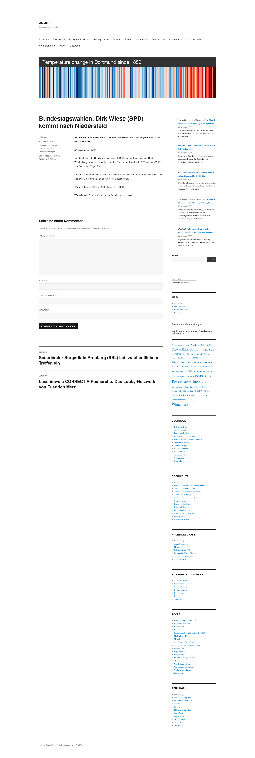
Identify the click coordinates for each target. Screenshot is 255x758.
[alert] (194, 332)
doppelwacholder (181, 543)
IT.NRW (208, 362)
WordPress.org (179, 312)
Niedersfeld (44, 158)
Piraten (210, 376)
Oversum (191, 376)
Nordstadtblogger (181, 586)
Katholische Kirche (195, 367)
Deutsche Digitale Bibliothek (186, 620)
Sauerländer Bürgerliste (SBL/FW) (187, 390)
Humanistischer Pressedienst (185, 436)
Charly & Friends (181, 580)
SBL (206, 390)
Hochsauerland (193, 357)
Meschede (195, 371)
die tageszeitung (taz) (182, 697)
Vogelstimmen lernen (182, 663)
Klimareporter (179, 629)
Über (62, 45)
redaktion (43, 137)
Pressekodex (179, 648)
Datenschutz (158, 39)
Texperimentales (180, 454)
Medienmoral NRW (182, 442)
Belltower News (180, 427)
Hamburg (181, 357)
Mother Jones (179, 719)
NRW (212, 371)
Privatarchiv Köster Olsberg (185, 553)
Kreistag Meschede (180, 371)
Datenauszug (176, 39)
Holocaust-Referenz (182, 510)
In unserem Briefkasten (49, 145)
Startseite (44, 39)
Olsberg (175, 375)
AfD (174, 345)
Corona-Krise (180, 349)
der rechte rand (180, 430)
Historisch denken (181, 507)
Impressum (142, 39)
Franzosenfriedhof (78, 39)
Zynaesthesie (179, 461)
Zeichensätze (179, 673)
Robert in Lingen (181, 448)
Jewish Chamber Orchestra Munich (188, 439)
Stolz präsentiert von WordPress (71, 745)
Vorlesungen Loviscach (183, 667)
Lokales (42, 148)
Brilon (203, 345)
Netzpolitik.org (180, 445)
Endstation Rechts (181, 433)
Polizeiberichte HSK (182, 550)
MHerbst (177, 547)
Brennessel (59, 39)
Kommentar (46, 235)
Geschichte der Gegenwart (184, 488)
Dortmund (176, 353)
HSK (202, 362)
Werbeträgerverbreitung (183, 670)
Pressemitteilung (186, 381)
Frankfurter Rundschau (183, 700)
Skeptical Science (181, 654)
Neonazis (206, 371)
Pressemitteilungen (47, 151)
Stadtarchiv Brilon (181, 519)
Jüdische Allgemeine (182, 710)
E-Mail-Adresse (49, 295)
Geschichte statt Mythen (184, 494)
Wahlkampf (54, 158)
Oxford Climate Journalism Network (188, 645)
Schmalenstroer (180, 559)
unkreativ (178, 599)
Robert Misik (179, 451)
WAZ (205, 395)
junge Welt (178, 713)
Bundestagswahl (46, 155)
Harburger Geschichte (182, 504)
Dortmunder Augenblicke (184, 583)
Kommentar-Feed (181, 309)
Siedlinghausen (100, 39)
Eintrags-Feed (179, 306)
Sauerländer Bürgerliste (195, 386)
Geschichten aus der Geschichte (186, 497)
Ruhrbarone (179, 593)
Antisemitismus (183, 345)
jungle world (179, 716)
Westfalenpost (178, 399)
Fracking (207, 354)
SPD (199, 395)
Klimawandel (207, 366)
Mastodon (75, 45)
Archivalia (178, 482)
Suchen (175, 255)
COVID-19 (195, 349)
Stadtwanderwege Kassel (184, 657)
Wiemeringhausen (192, 400)
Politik (49, 148)
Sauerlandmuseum (177, 387)
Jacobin (177, 706)
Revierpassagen (180, 590)
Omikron (183, 376)
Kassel (185, 366)
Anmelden (178, 303)
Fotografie (199, 354)
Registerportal (179, 651)
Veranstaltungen (47, 45)
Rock (204, 382)
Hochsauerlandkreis (185, 362)
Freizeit (116, 39)
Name (43, 280)
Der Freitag (178, 694)
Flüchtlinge (190, 354)
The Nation (178, 725)
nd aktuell (178, 722)
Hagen (174, 358)
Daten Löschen (195, 39)
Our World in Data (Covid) (184, 642)
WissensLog (179, 458)
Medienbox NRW (181, 636)
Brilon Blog (179, 540)
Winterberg (180, 404)
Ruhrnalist (178, 596)
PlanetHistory (179, 516)
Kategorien (176, 279)
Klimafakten (179, 626)
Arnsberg (195, 344)
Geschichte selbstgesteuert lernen (187, 491)
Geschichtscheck (181, 500)
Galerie (128, 39)
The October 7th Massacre (184, 660)
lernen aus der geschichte (184, 513)
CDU (209, 345)
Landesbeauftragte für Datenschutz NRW (190, 632)
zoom (44, 22)
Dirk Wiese (58, 155)
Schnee (174, 395)
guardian (177, 703)
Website (44, 310)
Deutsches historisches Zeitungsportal (189, 485)
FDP (184, 354)
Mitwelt (177, 639)
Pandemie (200, 376)
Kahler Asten (176, 367)
